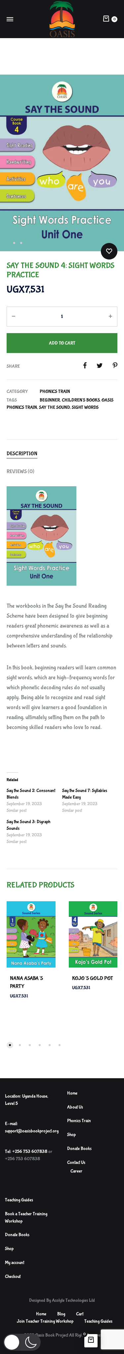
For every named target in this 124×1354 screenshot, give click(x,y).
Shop (71, 1134)
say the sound (54, 407)
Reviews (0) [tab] (20, 471)
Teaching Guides (19, 1200)
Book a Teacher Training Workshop (26, 1217)
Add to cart (62, 343)
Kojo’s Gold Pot (92, 978)
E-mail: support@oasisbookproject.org (32, 1127)
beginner (50, 400)
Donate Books (79, 1148)
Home (72, 1093)
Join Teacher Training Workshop (45, 1321)
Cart (79, 1314)
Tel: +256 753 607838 (26, 1151)
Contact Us (76, 1162)
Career (76, 1171)
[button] (22, 1342)
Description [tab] (22, 453)
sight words (85, 407)
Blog (61, 1314)
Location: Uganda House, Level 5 (26, 1099)
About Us (75, 1107)
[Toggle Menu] (10, 20)
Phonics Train (55, 391)
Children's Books (81, 400)
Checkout (13, 1276)
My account (14, 1262)
